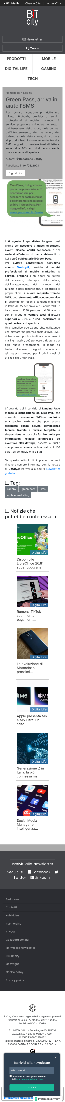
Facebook (40, 872)
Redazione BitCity (30, 159)
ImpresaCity (53, 3)
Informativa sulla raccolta (20, 1098)
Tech (33, 78)
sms (43, 489)
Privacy (11, 932)
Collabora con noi (17, 940)
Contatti (11, 907)
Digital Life (16, 69)
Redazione (12, 899)
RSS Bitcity (12, 956)
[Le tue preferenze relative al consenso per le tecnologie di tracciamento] (47, 1099)
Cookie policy (14, 972)
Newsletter (34, 39)
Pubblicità (12, 915)
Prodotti (16, 59)
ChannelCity (33, 3)
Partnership (13, 924)
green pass (28, 489)
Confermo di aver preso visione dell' (29, 1077)
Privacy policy (15, 980)
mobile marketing (18, 495)
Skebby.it (23, 267)
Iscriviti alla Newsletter (32, 864)
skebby (11, 489)
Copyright (12, 964)
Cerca (34, 48)
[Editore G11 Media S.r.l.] (32, 1052)
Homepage (13, 92)
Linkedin (42, 877)
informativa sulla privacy (30, 1079)
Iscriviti (32, 1087)
